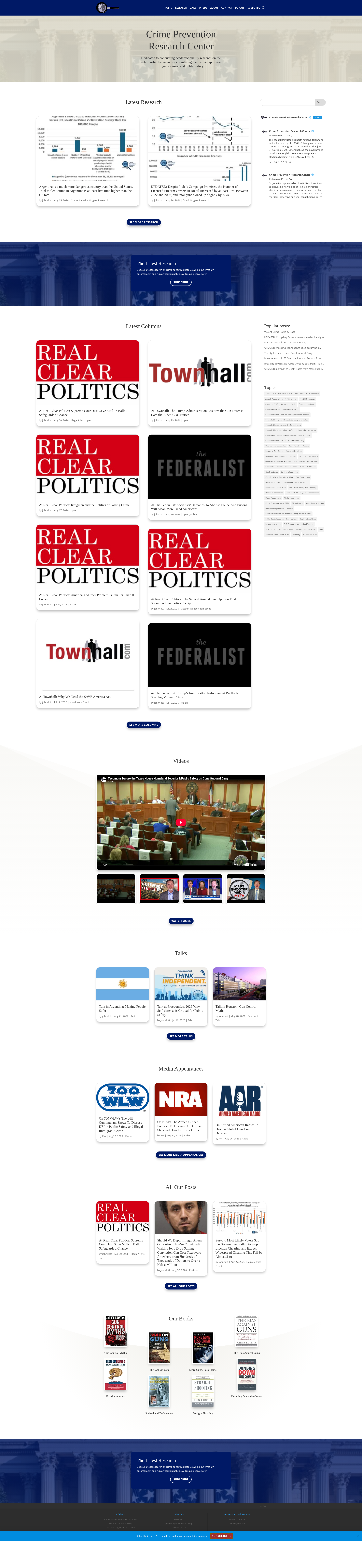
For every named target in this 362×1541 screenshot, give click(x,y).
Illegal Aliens (78, 420)
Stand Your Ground (285, 529)
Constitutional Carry (296, 440)
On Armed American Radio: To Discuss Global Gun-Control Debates (237, 1129)
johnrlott (47, 200)
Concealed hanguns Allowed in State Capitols (283, 425)
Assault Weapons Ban (274, 399)
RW (104, 1136)
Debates (305, 446)
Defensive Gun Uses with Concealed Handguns (283, 451)
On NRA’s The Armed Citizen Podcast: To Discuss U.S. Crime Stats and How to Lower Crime (179, 1126)
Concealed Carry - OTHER (275, 440)
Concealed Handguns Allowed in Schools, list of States (286, 420)
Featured (253, 1016)
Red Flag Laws (291, 519)
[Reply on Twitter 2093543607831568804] (270, 162)
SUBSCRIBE (180, 282)
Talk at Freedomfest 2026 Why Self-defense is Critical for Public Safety (180, 1011)
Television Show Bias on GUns (277, 534)
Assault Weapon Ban (192, 608)
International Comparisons (275, 487)
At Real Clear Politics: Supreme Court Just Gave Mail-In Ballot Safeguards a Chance (121, 1244)
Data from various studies (275, 446)
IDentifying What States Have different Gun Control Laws (287, 477)
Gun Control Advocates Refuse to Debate (281, 467)
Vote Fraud (83, 702)
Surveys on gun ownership (305, 529)
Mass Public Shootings (274, 493)
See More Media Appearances (181, 1155)
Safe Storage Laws (291, 524)
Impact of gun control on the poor (296, 482)
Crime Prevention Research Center (289, 131)
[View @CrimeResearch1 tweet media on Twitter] (313, 157)
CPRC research (291, 399)
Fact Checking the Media (308, 456)
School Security (307, 524)
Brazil (186, 200)
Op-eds (203, 7)
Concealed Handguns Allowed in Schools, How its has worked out (290, 430)
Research (181, 7)
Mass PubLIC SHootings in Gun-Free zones (302, 493)
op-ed (89, 420)
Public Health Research (274, 519)
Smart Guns (270, 529)
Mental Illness (297, 503)
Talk (133, 1016)
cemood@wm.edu (237, 1523)
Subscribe (254, 7)
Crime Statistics (79, 200)
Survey (251, 1262)
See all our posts (181, 1286)
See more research (143, 222)
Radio (128, 1136)
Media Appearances (273, 498)
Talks (321, 529)
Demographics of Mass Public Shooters (280, 456)
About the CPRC (271, 404)
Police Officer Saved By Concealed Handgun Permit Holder (288, 513)
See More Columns (143, 725)
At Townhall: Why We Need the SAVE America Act (75, 697)
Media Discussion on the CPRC (277, 503)
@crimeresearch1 (276, 135)
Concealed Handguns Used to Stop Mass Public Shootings (288, 435)
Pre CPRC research (307, 399)
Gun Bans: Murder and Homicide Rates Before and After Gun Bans (291, 461)
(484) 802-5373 (179, 1527)
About (214, 7)
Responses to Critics (273, 524)
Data (193, 7)
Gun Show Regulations (289, 472)
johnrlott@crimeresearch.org (178, 1523)
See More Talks (181, 1036)
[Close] (357, 1536)
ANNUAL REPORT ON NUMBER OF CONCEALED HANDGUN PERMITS (292, 393)
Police (193, 514)
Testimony (296, 534)
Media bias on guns (291, 498)
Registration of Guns (308, 519)
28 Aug (289, 179)
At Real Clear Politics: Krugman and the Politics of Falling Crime (84, 505)
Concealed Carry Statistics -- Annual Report (282, 409)
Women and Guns (310, 534)
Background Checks (288, 404)
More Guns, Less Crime (315, 503)
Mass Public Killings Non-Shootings (302, 487)
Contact (226, 7)
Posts (168, 7)
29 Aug (289, 135)
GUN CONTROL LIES (308, 467)
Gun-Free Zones (271, 472)
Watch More (181, 921)
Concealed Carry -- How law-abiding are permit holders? (287, 414)
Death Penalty (294, 446)
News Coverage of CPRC (275, 508)
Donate (239, 7)
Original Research (98, 200)
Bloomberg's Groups (307, 404)
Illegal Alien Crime (272, 482)
